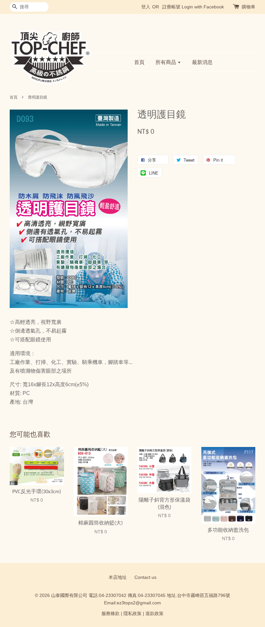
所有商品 (166, 62)
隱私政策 (132, 613)
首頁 (139, 62)
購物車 (248, 6)
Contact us (145, 577)
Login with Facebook (203, 6)
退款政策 (154, 613)
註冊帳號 (171, 6)
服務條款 (110, 613)
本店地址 (118, 577)
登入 (145, 6)
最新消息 (202, 62)
